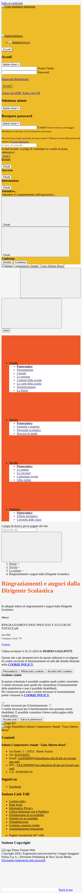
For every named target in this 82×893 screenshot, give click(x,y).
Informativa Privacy (21, 808)
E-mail (42, 127)
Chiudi (6, 166)
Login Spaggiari (20, 141)
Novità (13, 567)
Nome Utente (46, 68)
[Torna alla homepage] (41, 266)
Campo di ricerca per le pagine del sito (25, 526)
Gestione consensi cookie (24, 825)
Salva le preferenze (31, 719)
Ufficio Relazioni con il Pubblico (29, 811)
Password (43, 72)
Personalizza (10, 671)
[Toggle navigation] (32, 313)
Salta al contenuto (12, 3)
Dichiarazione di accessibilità (26, 815)
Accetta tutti (60, 671)
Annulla (7, 262)
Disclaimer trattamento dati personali (23, 860)
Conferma (20, 262)
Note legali (15, 804)
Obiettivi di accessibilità (23, 818)
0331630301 (22, 754)
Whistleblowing (18, 821)
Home (13, 563)
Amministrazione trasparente (26, 828)
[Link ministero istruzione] (18, 6)
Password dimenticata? (15, 79)
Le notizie (15, 570)
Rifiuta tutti (32, 671)
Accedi (7, 49)
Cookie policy (17, 801)
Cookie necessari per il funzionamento (25, 705)
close (6, 330)
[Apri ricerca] (50, 283)
